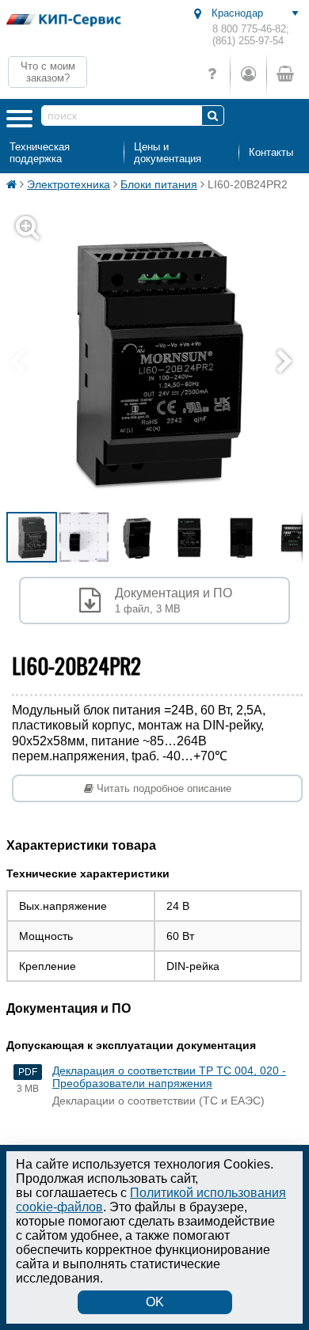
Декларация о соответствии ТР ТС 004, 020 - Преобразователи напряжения (169, 1076)
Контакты (271, 152)
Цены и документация (167, 153)
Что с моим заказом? (48, 72)
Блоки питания (158, 184)
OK (155, 1302)
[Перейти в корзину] (284, 74)
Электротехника (68, 184)
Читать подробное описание (162, 788)
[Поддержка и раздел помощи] (212, 74)
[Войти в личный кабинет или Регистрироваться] (248, 74)
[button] (288, 362)
